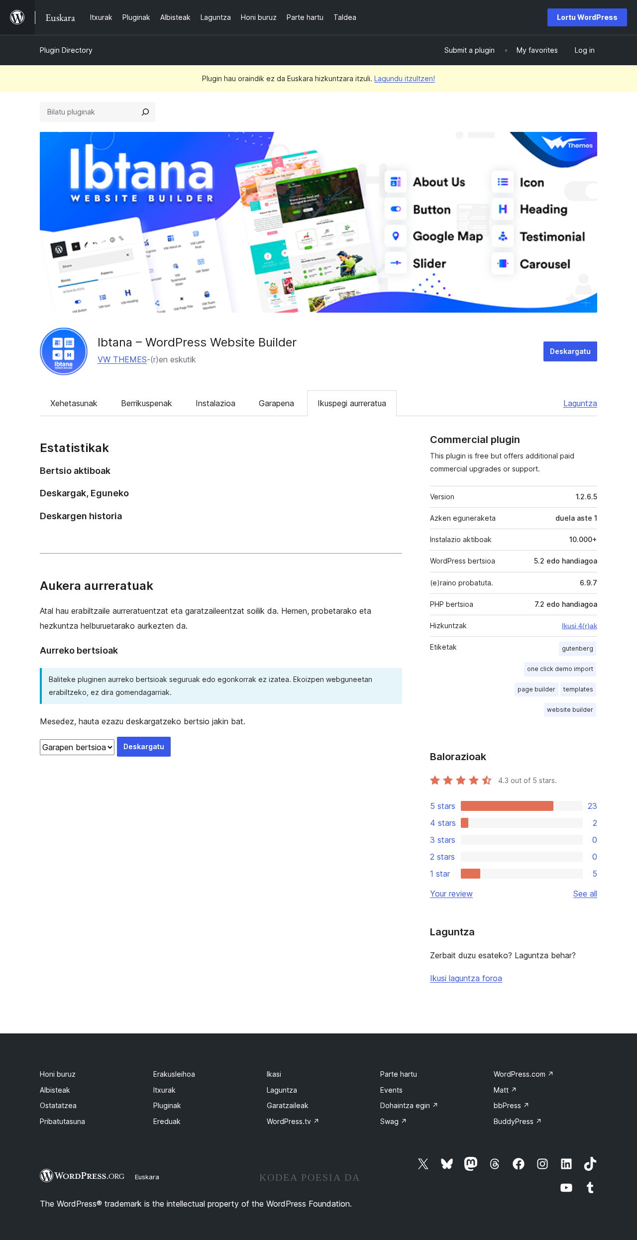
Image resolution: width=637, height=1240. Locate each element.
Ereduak (167, 1121)
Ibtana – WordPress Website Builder (197, 342)
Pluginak (167, 1105)
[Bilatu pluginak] (145, 112)
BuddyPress (518, 1121)
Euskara (147, 1177)
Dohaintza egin (409, 1105)
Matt (505, 1090)
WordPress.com (524, 1074)
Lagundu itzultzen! (404, 78)
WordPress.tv (293, 1121)
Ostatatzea (58, 1105)
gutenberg (577, 648)
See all (585, 894)
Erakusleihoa (174, 1074)
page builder (536, 689)
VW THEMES (122, 359)
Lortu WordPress (587, 17)
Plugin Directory (66, 50)
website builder (570, 709)
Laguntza (580, 403)
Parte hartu (398, 1074)
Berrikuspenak (146, 403)
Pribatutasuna (62, 1121)
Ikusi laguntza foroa (466, 978)
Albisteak (55, 1090)
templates (578, 689)
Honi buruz (58, 1074)
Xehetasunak (74, 403)
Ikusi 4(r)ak (579, 626)
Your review (451, 894)
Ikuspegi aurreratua (352, 403)
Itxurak (164, 1090)
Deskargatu (570, 351)
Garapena (276, 403)
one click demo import (560, 669)
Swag (393, 1121)
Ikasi (274, 1074)
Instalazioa (215, 403)
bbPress (512, 1105)
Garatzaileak (288, 1105)
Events (391, 1090)
